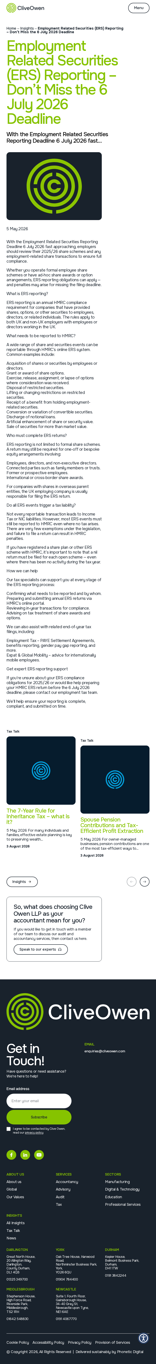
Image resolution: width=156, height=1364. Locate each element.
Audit (60, 1197)
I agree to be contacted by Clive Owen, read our (39, 1130)
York (60, 1250)
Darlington (17, 1250)
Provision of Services (112, 1342)
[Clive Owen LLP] (25, 8)
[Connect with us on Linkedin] (25, 1155)
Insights (27, 28)
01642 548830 (17, 1319)
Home (11, 28)
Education (113, 1197)
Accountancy (67, 1182)
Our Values (15, 1197)
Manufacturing (117, 1182)
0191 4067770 (66, 1319)
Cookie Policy (17, 1342)
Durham (112, 1250)
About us (13, 1182)
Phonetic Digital (130, 1352)
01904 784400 (67, 1279)
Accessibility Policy (48, 1342)
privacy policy (34, 1132)
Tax (59, 1204)
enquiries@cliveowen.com (104, 1051)
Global (11, 1189)
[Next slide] (145, 882)
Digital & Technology (122, 1189)
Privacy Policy (79, 1342)
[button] (143, 1338)
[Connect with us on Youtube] (39, 1155)
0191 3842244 (115, 1275)
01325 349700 (17, 1279)
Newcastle (66, 1289)
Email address (17, 1089)
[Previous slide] (131, 882)
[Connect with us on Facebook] (11, 1155)
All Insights (15, 1223)
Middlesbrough (20, 1289)
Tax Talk (13, 1230)
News (11, 1238)
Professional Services (122, 1204)
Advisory (63, 1189)
